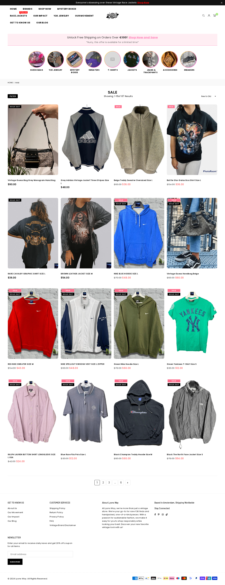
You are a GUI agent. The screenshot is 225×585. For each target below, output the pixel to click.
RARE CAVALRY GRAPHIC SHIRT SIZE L (26, 273)
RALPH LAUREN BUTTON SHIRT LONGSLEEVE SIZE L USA (31, 456)
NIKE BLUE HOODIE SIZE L (126, 273)
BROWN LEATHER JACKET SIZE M (77, 273)
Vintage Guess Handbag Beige (183, 273)
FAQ (52, 521)
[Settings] (209, 16)
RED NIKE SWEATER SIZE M (21, 364)
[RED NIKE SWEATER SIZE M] (33, 323)
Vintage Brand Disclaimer (63, 525)
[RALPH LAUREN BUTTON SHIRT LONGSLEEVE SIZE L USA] (33, 414)
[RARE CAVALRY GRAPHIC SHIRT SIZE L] (33, 233)
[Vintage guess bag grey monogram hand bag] (33, 139)
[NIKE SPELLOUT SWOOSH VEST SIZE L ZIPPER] (86, 323)
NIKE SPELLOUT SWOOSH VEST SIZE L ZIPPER (82, 364)
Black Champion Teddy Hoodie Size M (133, 454)
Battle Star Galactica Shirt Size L (184, 180)
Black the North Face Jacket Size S (185, 454)
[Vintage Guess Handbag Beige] (192, 233)
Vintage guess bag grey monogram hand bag (31, 180)
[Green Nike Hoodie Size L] (139, 323)
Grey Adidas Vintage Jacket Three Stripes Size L (85, 181)
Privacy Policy (57, 516)
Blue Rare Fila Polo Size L (73, 454)
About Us (12, 508)
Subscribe (15, 562)
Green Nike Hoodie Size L (126, 364)
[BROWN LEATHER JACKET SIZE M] (86, 233)
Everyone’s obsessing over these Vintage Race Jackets (112, 2)
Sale (118, 106)
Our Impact (13, 516)
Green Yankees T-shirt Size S (182, 364)
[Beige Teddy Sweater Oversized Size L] (139, 139)
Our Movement (15, 512)
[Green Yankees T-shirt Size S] (192, 323)
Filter (13, 96)
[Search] (203, 16)
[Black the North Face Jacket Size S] (192, 414)
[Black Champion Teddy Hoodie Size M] (139, 414)
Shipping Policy (57, 508)
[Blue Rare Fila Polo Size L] (86, 414)
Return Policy (56, 512)
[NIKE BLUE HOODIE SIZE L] (139, 233)
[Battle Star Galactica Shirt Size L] (192, 139)
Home (10, 82)
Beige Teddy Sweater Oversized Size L (133, 180)
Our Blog (12, 521)
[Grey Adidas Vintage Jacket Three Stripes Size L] (86, 139)
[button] (214, 16)
